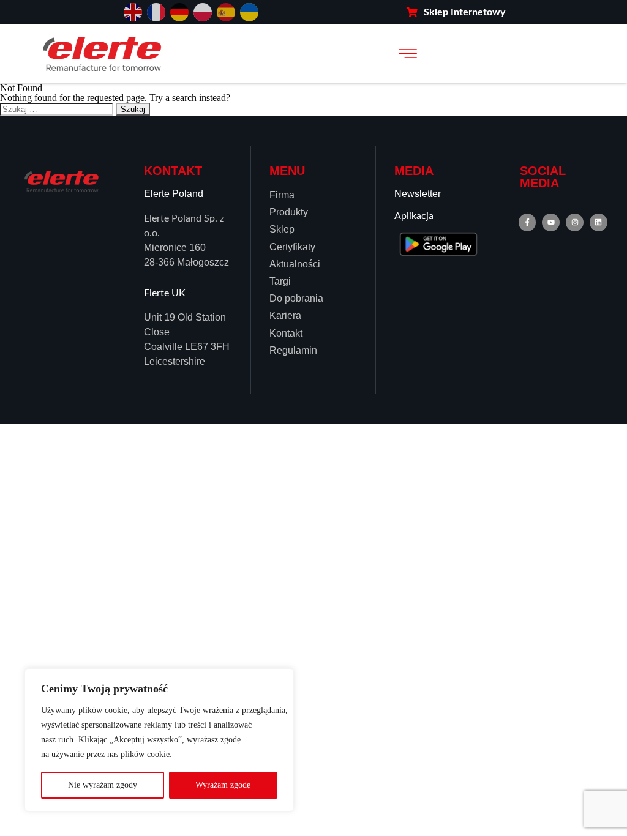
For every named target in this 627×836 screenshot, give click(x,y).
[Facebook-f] (527, 222)
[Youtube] (551, 222)
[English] (133, 11)
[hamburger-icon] (407, 54)
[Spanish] (226, 11)
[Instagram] (575, 222)
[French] (156, 11)
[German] (179, 11)
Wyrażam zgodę (222, 784)
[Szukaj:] (58, 108)
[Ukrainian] (249, 11)
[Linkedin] (598, 222)
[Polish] (202, 11)
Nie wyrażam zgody (102, 784)
